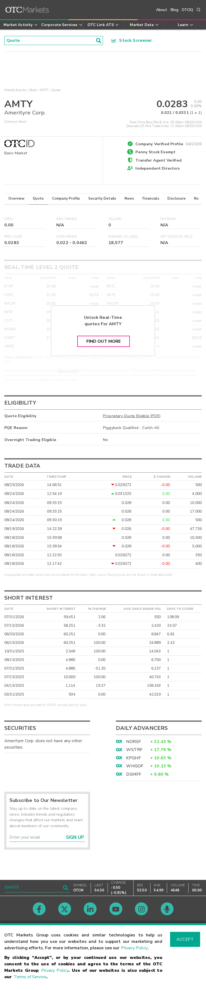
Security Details (102, 198)
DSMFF (133, 774)
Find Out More (103, 341)
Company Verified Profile (168, 143)
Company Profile (66, 198)
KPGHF (133, 758)
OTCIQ (187, 9)
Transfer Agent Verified (158, 160)
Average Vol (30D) (123, 237)
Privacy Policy (134, 948)
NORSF (133, 742)
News (129, 198)
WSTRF (134, 750)
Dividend (168, 219)
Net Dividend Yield (176, 237)
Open (8, 219)
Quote (38, 198)
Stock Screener (134, 40)
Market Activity (15, 90)
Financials (150, 198)
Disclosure (176, 198)
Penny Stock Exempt (155, 152)
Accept (185, 939)
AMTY (44, 90)
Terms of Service (30, 977)
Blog (175, 9)
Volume (114, 219)
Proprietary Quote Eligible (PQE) (131, 416)
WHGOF (134, 766)
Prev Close (13, 237)
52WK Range (66, 237)
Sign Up (75, 837)
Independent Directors (157, 168)
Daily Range (66, 219)
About (161, 9)
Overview (16, 198)
